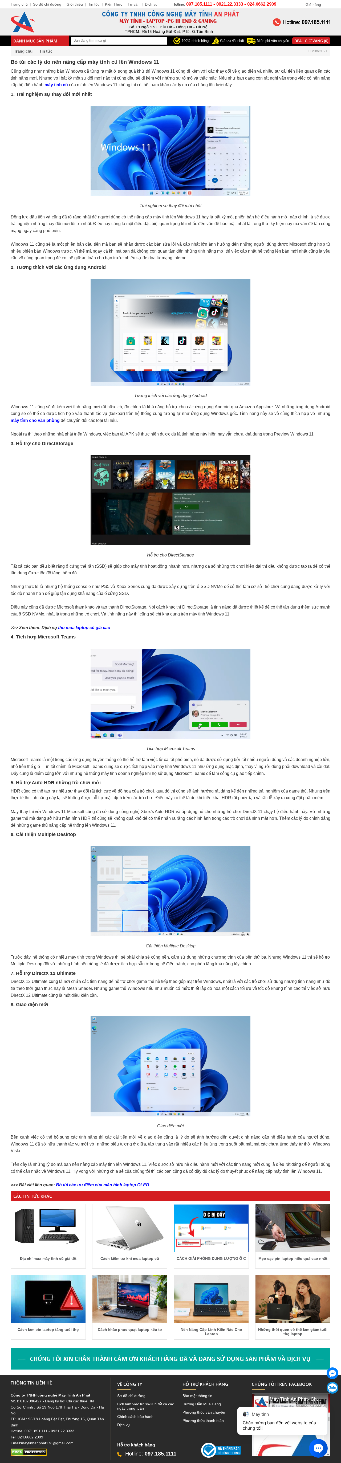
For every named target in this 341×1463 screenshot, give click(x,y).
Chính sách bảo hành (135, 1416)
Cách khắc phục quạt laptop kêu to (130, 1329)
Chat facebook (332, 1383)
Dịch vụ (123, 1425)
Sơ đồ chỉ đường (131, 1396)
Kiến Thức (113, 4)
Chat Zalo (331, 1398)
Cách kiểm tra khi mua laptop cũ (129, 1258)
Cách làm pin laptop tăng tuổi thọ (48, 1329)
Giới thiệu (75, 4)
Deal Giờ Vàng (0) (311, 40)
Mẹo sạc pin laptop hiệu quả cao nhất (292, 1258)
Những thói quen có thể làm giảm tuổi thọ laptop (292, 1331)
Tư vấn (134, 4)
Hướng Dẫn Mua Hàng (201, 1404)
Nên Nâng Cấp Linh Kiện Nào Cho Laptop (211, 1331)
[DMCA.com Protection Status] (29, 1455)
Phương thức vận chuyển (203, 1412)
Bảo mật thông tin (197, 1396)
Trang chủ (23, 51)
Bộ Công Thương (215, 1460)
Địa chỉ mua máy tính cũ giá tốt (48, 1258)
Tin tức (94, 4)
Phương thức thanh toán (203, 1420)
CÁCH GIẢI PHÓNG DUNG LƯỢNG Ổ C (211, 1258)
